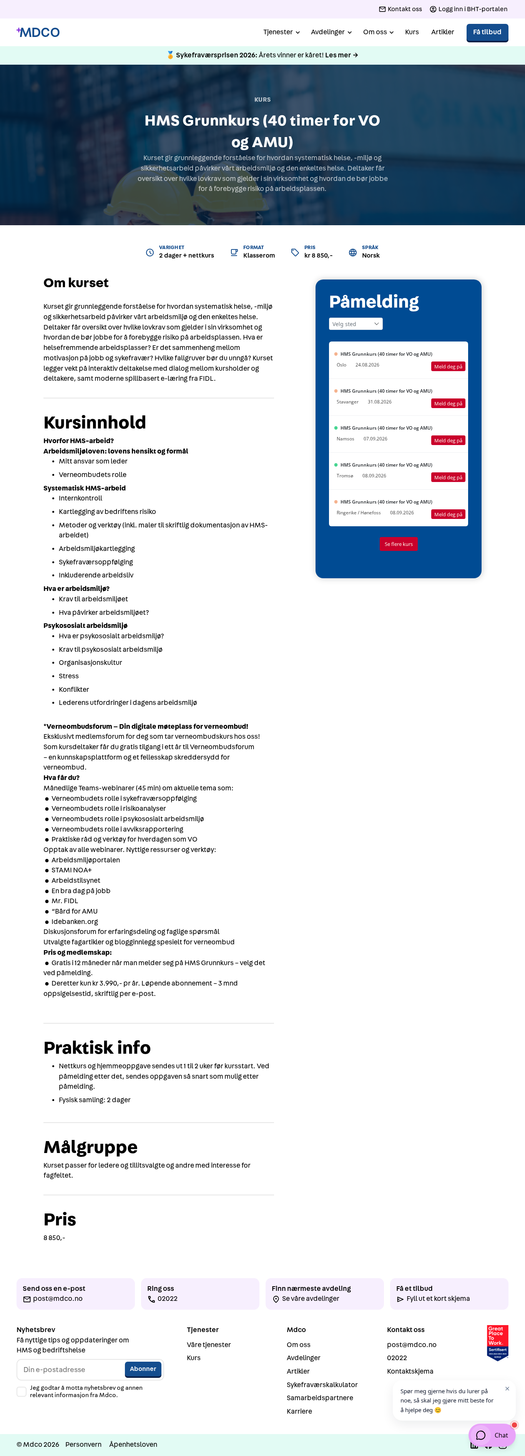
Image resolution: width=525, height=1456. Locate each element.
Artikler (442, 32)
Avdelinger (304, 1358)
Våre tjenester (209, 1345)
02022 (397, 1358)
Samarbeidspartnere (320, 1398)
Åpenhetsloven (133, 1444)
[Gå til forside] (38, 32)
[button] (281, 32)
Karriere (299, 1411)
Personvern (83, 1444)
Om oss (299, 1345)
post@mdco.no (412, 1345)
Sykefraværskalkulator (322, 1385)
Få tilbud (487, 32)
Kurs (412, 32)
